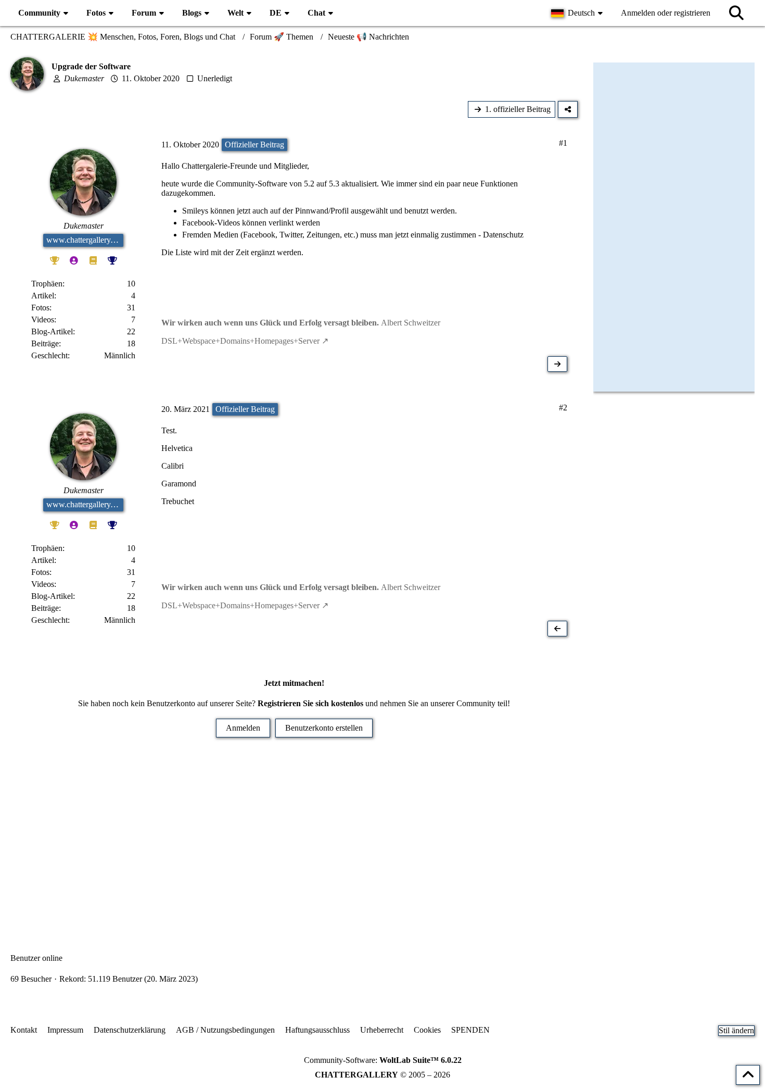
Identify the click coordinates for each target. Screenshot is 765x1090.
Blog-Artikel (52, 331)
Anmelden (243, 727)
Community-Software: (383, 1060)
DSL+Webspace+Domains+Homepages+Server (240, 340)
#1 (563, 143)
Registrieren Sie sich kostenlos (310, 703)
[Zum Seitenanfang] (748, 1075)
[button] (578, 13)
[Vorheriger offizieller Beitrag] (557, 628)
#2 (563, 407)
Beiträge (45, 343)
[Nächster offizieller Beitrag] (557, 364)
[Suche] (736, 13)
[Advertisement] (294, 831)
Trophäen (46, 283)
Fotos (40, 307)
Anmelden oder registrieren (665, 12)
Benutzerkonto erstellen (324, 727)
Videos (42, 319)
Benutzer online (36, 958)
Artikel (42, 295)
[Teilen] (568, 109)
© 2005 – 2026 (382, 1074)
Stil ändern (736, 1030)
